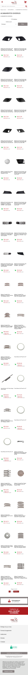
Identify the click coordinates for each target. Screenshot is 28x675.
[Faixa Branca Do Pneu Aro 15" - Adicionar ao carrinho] (15, 428)
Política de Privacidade (10, 668)
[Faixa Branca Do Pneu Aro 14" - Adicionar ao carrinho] (15, 364)
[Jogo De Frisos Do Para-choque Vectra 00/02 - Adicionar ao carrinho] (2, 396)
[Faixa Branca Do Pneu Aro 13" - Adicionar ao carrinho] (15, 396)
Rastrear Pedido (8, 626)
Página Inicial (3, 9)
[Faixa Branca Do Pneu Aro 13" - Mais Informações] (20, 378)
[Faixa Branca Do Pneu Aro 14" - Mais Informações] (20, 347)
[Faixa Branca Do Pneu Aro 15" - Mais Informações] (20, 410)
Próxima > (16, 591)
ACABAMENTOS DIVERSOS (21, 9)
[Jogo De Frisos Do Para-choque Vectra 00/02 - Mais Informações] (7, 378)
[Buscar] (26, 6)
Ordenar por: (9, 21)
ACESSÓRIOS (11, 9)
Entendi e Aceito (8, 671)
